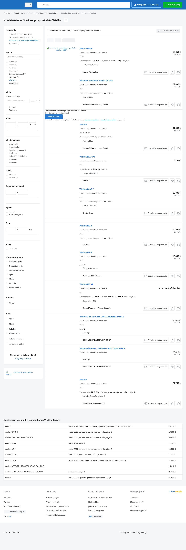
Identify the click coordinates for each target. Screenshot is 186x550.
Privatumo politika (53, 502)
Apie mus (7, 498)
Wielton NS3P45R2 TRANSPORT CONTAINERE (102, 349)
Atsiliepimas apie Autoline (56, 511)
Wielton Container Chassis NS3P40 (96, 81)
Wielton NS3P (86, 48)
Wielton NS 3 (85, 226)
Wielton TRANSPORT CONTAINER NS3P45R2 (101, 317)
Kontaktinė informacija (13, 506)
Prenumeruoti (53, 117)
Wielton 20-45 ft (86, 189)
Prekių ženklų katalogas (55, 515)
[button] (172, 72)
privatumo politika (92, 120)
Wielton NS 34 (86, 284)
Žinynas (7, 502)
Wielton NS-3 (85, 252)
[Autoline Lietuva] (13, 5)
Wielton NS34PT (87, 157)
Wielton (83, 124)
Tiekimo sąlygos (52, 498)
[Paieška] (39, 4)
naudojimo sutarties (108, 120)
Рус (10, 516)
